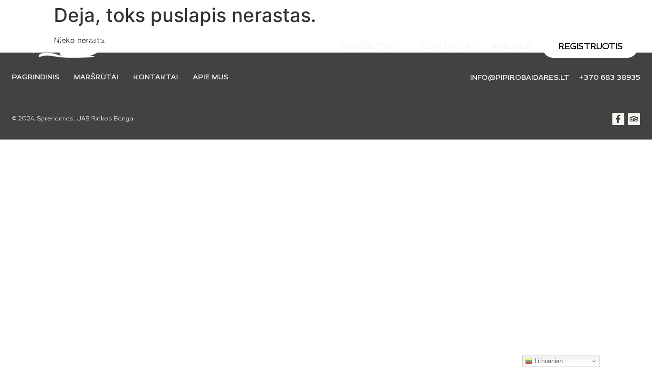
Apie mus (210, 77)
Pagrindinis (35, 77)
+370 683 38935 (609, 78)
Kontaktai (155, 77)
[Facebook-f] (618, 119)
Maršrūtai (96, 77)
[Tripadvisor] (634, 119)
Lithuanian (548, 361)
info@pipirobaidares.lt (519, 78)
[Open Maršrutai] (397, 47)
